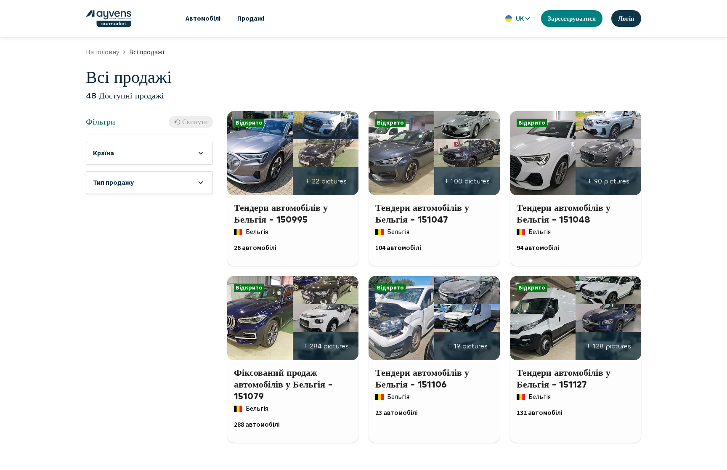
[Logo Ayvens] (108, 18)
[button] (149, 153)
